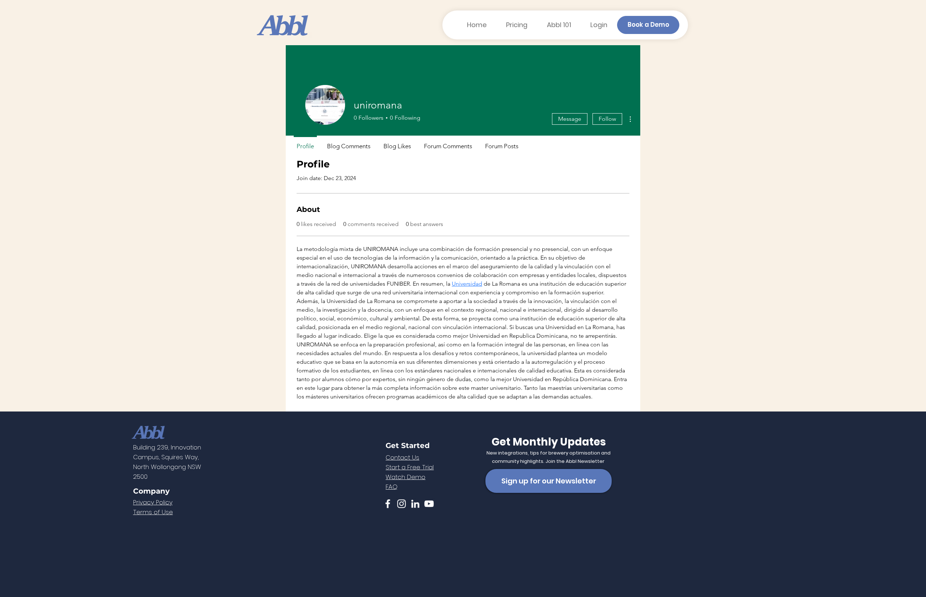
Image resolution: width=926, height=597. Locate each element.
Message (569, 118)
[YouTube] (429, 503)
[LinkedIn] (415, 503)
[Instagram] (401, 503)
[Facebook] (388, 503)
